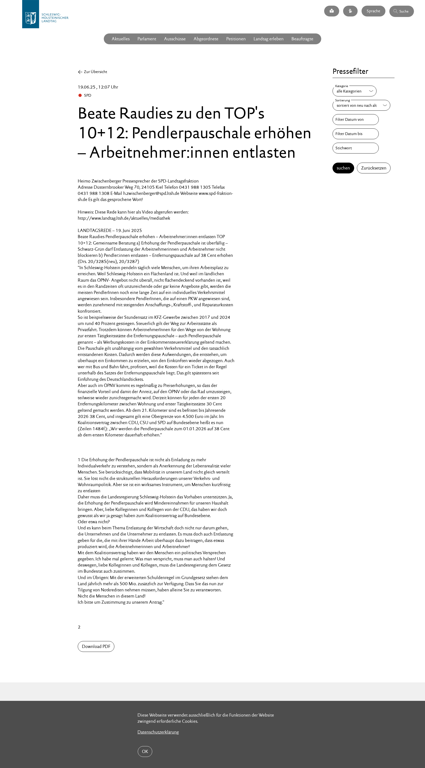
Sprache (373, 11)
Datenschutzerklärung (158, 732)
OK (145, 751)
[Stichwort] (356, 148)
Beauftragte (302, 38)
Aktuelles (121, 38)
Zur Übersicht (95, 71)
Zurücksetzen (373, 167)
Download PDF (96, 646)
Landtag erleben (269, 38)
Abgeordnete (206, 38)
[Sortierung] (361, 105)
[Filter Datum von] (356, 119)
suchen (343, 167)
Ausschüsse (175, 38)
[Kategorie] (355, 91)
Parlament (146, 38)
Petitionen (236, 38)
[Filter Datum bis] (356, 133)
